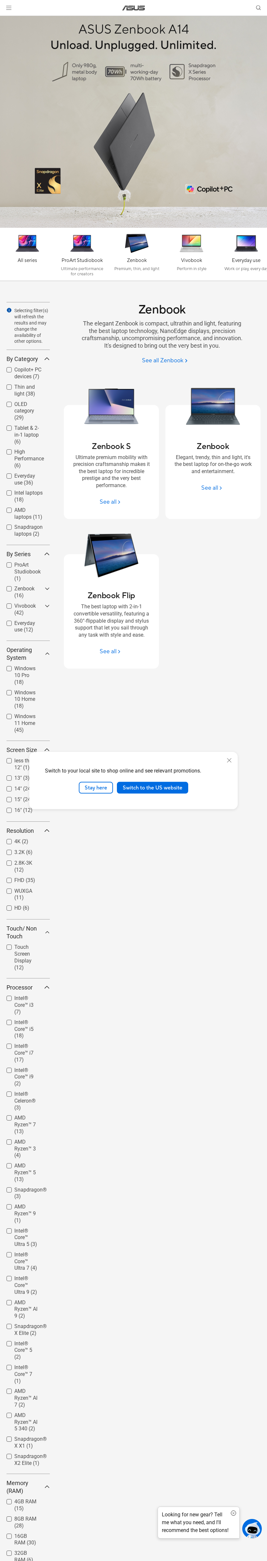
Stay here (96, 787)
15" (10, 798)
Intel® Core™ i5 (24, 1021)
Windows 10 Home (21, 693)
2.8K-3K (15, 861)
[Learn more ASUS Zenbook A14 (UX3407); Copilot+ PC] (133, 226)
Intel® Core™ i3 (24, 996)
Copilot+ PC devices (20, 370)
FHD (12, 878)
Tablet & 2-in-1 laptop (23, 429)
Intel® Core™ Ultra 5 (21, 1231)
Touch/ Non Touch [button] (22, 932)
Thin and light (22, 385)
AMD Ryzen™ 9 (24, 1205)
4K (10, 840)
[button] (9, 8)
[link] (133, 8)
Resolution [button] (20, 830)
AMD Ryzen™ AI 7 (24, 1392)
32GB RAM (19, 1551)
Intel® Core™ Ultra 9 (21, 1279)
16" (10, 808)
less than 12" (21, 759)
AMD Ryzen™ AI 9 (24, 1303)
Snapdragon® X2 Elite (23, 1457)
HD (10, 906)
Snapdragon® (23, 1188)
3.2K (12, 850)
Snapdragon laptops (21, 528)
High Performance (21, 452)
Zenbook (17, 587)
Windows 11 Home (21, 717)
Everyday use (22, 474)
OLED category (24, 402)
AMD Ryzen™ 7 (24, 1116)
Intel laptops (21, 491)
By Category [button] (22, 358)
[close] (229, 760)
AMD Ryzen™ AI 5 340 (24, 1416)
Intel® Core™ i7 (24, 1044)
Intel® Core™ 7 (23, 1366)
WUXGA (15, 889)
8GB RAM (18, 1517)
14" (10, 787)
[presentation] (9, 310)
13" (10, 776)
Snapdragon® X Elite (25, 1327)
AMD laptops (21, 508)
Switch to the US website (152, 787)
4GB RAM (18, 1500)
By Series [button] (19, 554)
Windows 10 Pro (25, 667)
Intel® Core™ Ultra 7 (21, 1255)
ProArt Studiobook (20, 565)
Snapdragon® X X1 (25, 1440)
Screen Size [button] (22, 749)
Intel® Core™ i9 (24, 1068)
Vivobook (17, 604)
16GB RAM (19, 1534)
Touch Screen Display (22, 948)
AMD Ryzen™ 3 (24, 1140)
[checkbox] (28, 411)
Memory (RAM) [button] (17, 1487)
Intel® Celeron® (25, 1092)
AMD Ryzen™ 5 (24, 1164)
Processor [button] (20, 987)
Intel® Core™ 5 (23, 1342)
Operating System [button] (19, 653)
